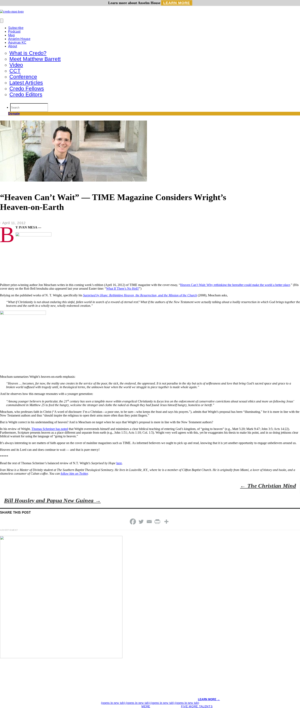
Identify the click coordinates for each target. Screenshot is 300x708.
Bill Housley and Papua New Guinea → (52, 500)
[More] (166, 521)
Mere (145, 706)
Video (16, 65)
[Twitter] (141, 521)
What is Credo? (27, 53)
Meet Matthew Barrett (35, 59)
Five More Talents (197, 706)
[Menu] (1, 21)
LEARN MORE (176, 3)
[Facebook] (133, 521)
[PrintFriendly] (157, 521)
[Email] (149, 521)
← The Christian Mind (268, 486)
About (12, 46)
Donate (14, 113)
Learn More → (209, 699)
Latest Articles (26, 82)
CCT (15, 71)
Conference (23, 77)
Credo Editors (25, 94)
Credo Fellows (26, 88)
